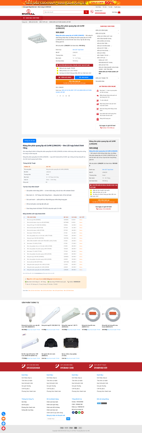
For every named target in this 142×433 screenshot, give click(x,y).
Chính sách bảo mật (52, 410)
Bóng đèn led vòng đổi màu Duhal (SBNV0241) (110, 326)
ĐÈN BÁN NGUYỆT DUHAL (106, 62)
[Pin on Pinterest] (66, 96)
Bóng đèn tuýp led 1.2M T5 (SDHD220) (69, 326)
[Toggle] (118, 30)
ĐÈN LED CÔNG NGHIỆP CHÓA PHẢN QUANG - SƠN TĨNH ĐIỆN (108, 68)
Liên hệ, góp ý (25, 404)
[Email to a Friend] (63, 96)
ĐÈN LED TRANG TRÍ (102, 78)
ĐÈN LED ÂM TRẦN (102, 43)
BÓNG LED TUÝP (103, 60)
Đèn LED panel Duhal (58, 290)
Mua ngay (85, 77)
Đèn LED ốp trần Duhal (46, 290)
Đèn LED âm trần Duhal (34, 290)
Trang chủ (24, 22)
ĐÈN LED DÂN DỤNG (102, 30)
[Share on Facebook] (57, 96)
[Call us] (79, 412)
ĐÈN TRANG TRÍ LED (102, 55)
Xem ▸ (80, 219)
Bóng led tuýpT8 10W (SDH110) (51, 325)
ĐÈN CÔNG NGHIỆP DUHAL (104, 38)
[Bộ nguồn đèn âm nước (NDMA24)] (51, 343)
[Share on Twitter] (60, 96)
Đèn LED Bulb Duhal (69, 290)
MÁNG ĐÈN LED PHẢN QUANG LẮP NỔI (60, 22)
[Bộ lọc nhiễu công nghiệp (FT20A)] (71, 343)
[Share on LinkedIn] (69, 96)
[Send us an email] (76, 412)
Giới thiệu (98, 7)
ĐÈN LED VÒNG (101, 53)
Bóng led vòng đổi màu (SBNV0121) (88, 326)
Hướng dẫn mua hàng (27, 410)
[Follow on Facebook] (73, 412)
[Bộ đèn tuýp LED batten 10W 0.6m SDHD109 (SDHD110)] (31, 343)
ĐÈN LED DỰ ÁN (33, 22)
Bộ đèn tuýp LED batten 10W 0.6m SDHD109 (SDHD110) (30, 354)
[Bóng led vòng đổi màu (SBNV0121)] (91, 314)
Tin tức (105, 7)
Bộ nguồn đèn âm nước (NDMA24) (48, 354)
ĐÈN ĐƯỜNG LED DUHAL (103, 41)
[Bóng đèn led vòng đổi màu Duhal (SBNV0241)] (111, 314)
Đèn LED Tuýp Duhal (78, 49)
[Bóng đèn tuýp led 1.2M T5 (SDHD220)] (71, 314)
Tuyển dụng (117, 7)
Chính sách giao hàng (52, 404)
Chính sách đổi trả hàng (53, 407)
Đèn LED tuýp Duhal (36, 279)
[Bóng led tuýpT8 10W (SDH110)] (51, 314)
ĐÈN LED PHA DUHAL (102, 50)
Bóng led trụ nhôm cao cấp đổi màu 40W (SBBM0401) (31, 326)
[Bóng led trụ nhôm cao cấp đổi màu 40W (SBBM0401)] (31, 314)
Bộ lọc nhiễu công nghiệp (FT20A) (69, 354)
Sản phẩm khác (100, 81)
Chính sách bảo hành (52, 402)
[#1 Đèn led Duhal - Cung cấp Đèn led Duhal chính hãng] (31, 12)
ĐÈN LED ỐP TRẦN (102, 48)
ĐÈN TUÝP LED (43, 22)
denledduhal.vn (57, 279)
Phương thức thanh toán (28, 407)
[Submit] (86, 12)
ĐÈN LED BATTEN (103, 65)
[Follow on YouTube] (82, 412)
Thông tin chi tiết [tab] (29, 141)
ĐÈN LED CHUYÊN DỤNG (103, 46)
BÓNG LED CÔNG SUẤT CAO (104, 36)
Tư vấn (110, 7)
